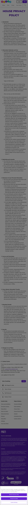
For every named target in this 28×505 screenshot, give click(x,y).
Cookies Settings (14, 502)
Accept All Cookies (14, 498)
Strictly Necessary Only (14, 494)
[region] (14, 495)
